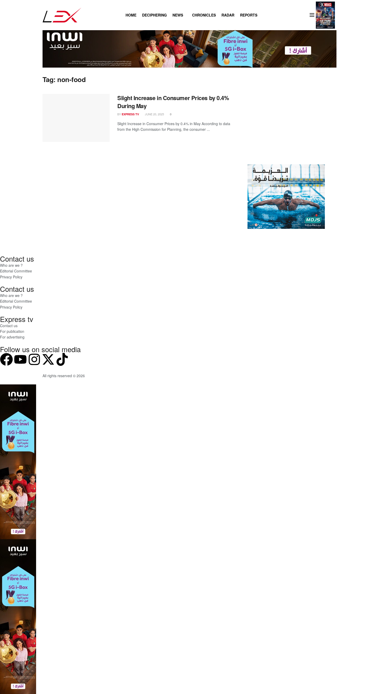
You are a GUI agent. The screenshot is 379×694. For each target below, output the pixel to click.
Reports (248, 15)
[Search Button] (264, 15)
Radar (227, 15)
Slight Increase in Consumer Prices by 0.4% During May (173, 102)
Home (131, 15)
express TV (130, 114)
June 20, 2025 (154, 114)
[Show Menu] (312, 15)
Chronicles (204, 15)
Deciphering (154, 15)
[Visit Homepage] (62, 15)
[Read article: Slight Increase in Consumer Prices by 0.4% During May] (76, 118)
